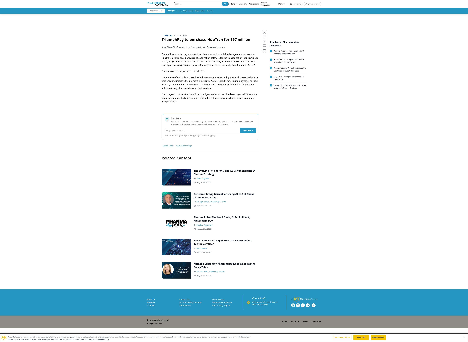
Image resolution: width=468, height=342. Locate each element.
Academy (243, 4)
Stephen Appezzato (218, 202)
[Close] (464, 337)
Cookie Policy (103, 339)
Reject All (361, 337)
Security (210, 11)
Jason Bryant (202, 248)
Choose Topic (154, 11)
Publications (254, 4)
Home (284, 321)
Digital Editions (200, 11)
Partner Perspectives (266, 3)
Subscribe (247, 130)
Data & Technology (184, 146)
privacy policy (210, 136)
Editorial (150, 305)
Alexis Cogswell (203, 178)
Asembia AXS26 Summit (185, 11)
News (305, 321)
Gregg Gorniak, (203, 202)
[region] (234, 337)
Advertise (151, 302)
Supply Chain (168, 146)
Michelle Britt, (202, 271)
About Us (151, 299)
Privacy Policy (218, 299)
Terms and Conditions (222, 302)
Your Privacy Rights (221, 305)
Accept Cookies (378, 337)
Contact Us (184, 299)
